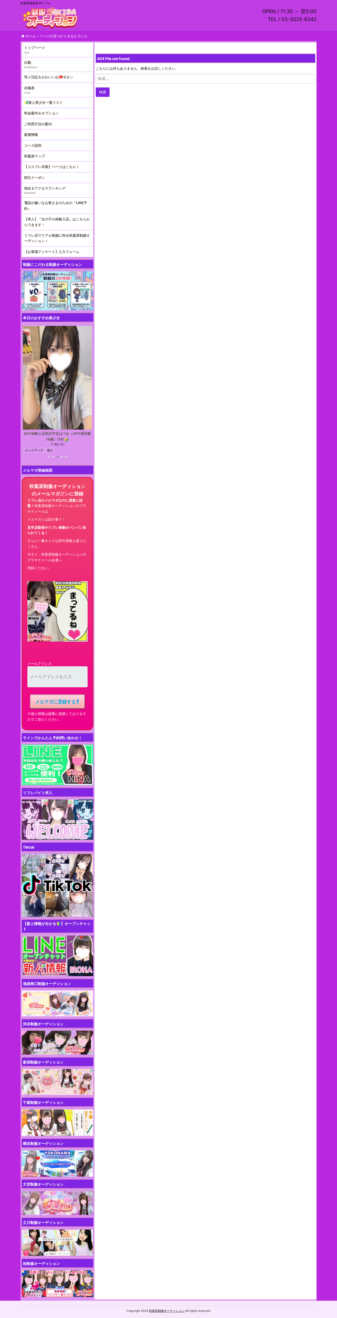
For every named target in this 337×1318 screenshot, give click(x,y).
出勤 (27, 62)
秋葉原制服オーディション (167, 1311)
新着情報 (31, 134)
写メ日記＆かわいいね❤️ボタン (48, 77)
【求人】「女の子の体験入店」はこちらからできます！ (57, 222)
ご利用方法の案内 (38, 124)
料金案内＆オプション (41, 113)
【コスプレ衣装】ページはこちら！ (51, 167)
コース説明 (32, 145)
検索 (102, 92)
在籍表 (29, 88)
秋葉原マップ (34, 156)
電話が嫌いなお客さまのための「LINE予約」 (55, 205)
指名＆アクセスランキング (45, 188)
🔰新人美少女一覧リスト (43, 102)
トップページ (34, 47)
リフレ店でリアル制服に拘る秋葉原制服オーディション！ (57, 238)
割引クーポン (34, 177)
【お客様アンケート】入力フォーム (51, 252)
